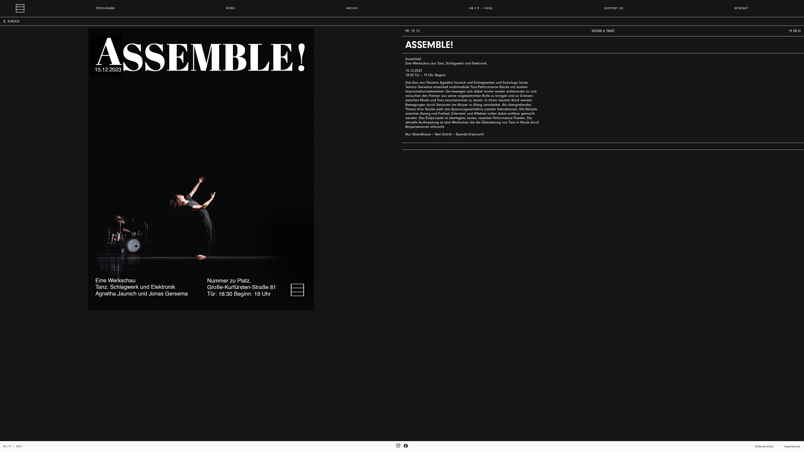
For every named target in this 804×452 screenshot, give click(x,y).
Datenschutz (764, 446)
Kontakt (741, 8)
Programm (105, 8)
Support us (613, 8)
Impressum (792, 446)
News (230, 8)
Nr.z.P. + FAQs (481, 8)
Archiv (352, 8)
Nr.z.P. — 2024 (12, 446)
